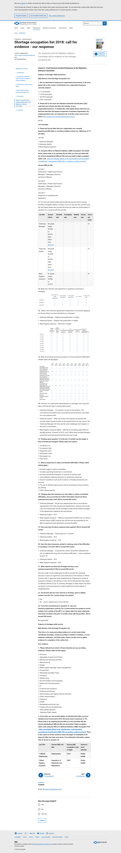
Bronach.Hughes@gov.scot (52, 789)
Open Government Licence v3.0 (43, 844)
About (16, 28)
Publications (36, 28)
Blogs (71, 28)
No (42, 809)
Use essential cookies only (38, 16)
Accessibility (17, 837)
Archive (25, 837)
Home (15, 33)
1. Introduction (20, 72)
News (28, 28)
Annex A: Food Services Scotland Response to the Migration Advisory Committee (23, 103)
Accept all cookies (21, 16)
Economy (20, 55)
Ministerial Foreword (22, 68)
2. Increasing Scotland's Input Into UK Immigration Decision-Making (23, 78)
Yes (42, 805)
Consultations (63, 28)
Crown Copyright (45, 837)
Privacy (66, 837)
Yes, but (44, 814)
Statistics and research (49, 28)
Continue (42, 820)
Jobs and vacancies (57, 837)
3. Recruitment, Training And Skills (24, 85)
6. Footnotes (19, 110)
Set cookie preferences (57, 16)
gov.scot (51, 245)
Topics (22, 28)
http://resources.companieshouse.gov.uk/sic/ (59, 117)
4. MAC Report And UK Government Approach (22, 91)
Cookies (37, 837)
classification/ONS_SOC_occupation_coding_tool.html (67, 161)
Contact (31, 837)
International (26, 55)
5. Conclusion (20, 96)
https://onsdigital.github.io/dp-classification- (55, 729)
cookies (22, 3)
